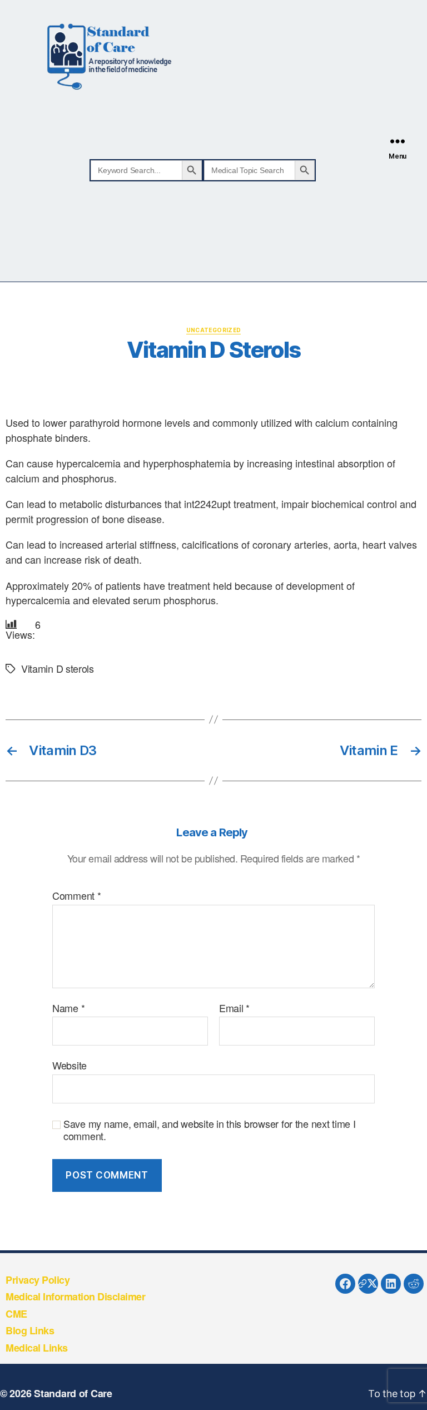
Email (234, 1008)
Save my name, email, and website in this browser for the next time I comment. (209, 1129)
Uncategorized (213, 330)
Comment (76, 896)
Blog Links (30, 1330)
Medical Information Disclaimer (75, 1296)
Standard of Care (73, 1393)
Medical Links (37, 1347)
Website (69, 1065)
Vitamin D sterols (57, 668)
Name (68, 1008)
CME (16, 1314)
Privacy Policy (37, 1280)
